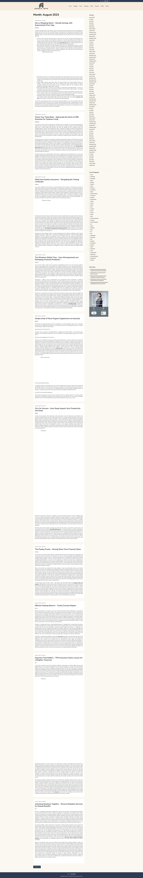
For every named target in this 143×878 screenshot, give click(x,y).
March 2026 (91, 26)
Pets (91, 233)
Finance (107, 6)
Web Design (92, 254)
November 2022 (92, 100)
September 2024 (92, 61)
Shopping (75, 6)
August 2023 (92, 83)
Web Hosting (93, 258)
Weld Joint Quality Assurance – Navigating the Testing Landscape (57, 180)
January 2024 (92, 76)
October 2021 (92, 125)
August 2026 (92, 17)
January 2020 (92, 165)
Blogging (92, 182)
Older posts (37, 867)
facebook (102, 1)
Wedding (92, 260)
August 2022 (92, 106)
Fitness (91, 205)
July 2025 (91, 42)
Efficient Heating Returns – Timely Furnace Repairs (55, 605)
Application (92, 176)
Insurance (92, 220)
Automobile (92, 178)
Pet (91, 231)
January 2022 (92, 119)
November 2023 (92, 80)
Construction (93, 189)
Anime (91, 174)
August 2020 (92, 152)
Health (102, 6)
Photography (93, 235)
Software (92, 244)
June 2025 (91, 44)
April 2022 (91, 114)
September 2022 (92, 104)
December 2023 (92, 78)
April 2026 (91, 25)
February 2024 (92, 74)
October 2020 (92, 148)
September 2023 (92, 81)
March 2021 (91, 138)
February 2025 (92, 51)
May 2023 (91, 89)
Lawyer (91, 226)
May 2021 (91, 135)
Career (91, 186)
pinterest (107, 1)
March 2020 (91, 161)
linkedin (100, 1)
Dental (91, 191)
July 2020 (91, 154)
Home (70, 6)
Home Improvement (94, 218)
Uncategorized (93, 252)
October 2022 (92, 102)
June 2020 (91, 155)
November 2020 (92, 146)
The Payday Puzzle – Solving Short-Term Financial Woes (58, 549)
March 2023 (91, 93)
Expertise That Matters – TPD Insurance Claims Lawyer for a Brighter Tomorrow (58, 659)
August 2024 (92, 63)
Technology (86, 6)
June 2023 (91, 87)
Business (97, 6)
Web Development (94, 256)
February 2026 (92, 28)
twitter (104, 1)
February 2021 (92, 140)
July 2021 (91, 131)
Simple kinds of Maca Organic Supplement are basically (57, 318)
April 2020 (91, 159)
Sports (91, 6)
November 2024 (92, 57)
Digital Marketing (93, 193)
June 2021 (91, 133)
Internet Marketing (94, 222)
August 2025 (92, 40)
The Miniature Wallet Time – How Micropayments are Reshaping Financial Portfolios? (56, 258)
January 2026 (92, 30)
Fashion (92, 201)
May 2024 (91, 68)
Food (91, 207)
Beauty (91, 180)
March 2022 (91, 116)
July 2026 (91, 19)
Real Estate (92, 237)
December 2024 (92, 55)
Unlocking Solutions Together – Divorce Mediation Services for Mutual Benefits (59, 805)
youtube (105, 1)
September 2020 (92, 150)
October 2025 (92, 36)
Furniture (92, 208)
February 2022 (92, 118)
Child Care (92, 188)
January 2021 (92, 142)
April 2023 (91, 91)
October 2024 (92, 59)
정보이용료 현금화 (72, 303)
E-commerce (92, 195)
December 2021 (92, 121)
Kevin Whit (43, 20)
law (36, 662)
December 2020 (92, 144)
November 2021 (92, 123)
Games (91, 210)
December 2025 (92, 32)
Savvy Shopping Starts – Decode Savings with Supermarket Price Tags (53, 24)
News (91, 229)
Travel (80, 6)
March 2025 (91, 49)
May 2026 (91, 23)
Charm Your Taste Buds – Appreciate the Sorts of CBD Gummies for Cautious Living (57, 118)
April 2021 (91, 136)
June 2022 (91, 110)
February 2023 (92, 95)
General (36, 184)
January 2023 (92, 97)
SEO (91, 239)
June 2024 (91, 66)
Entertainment (93, 199)
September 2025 (92, 38)
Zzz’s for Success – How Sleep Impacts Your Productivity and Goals (57, 409)
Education (92, 197)
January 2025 (92, 53)
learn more (60, 636)
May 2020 (91, 157)
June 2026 (91, 21)
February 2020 (92, 163)
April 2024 (91, 70)
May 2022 (91, 112)
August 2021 (92, 129)
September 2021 (92, 127)
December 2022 (92, 99)
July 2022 (91, 108)
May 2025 (91, 45)
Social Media (92, 243)
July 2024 (91, 64)
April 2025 (91, 47)
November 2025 (92, 34)
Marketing (92, 227)
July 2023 (91, 85)
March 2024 (91, 72)
